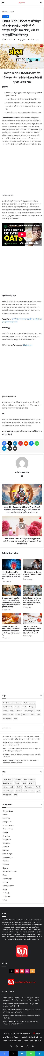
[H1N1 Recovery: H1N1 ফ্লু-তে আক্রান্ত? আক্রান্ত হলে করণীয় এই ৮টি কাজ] (32, 564)
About (20, 1041)
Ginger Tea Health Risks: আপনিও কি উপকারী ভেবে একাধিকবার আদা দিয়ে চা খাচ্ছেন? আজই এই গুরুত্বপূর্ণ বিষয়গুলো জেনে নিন (11, 630)
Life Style (6, 843)
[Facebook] (4, 443)
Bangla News (7, 703)
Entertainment (7, 707)
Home (6, 12)
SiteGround (38, 1037)
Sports (5, 868)
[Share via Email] (9, 448)
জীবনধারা (18, 714)
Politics (19, 711)
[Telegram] (4, 448)
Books (5, 815)
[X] (9, 443)
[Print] (15, 448)
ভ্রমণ (38, 714)
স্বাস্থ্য (15, 718)
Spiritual (6, 864)
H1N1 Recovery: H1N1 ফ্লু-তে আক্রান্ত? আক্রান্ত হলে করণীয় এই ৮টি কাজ (32, 574)
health (12, 12)
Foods (17, 707)
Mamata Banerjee (8, 711)
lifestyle (31, 707)
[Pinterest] (20, 443)
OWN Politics (8, 857)
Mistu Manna (9, 40)
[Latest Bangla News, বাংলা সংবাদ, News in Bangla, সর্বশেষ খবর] (22, 2)
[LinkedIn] (15, 443)
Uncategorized (8, 886)
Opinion (6, 850)
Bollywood (18, 703)
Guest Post (13, 1041)
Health (24, 707)
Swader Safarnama (10, 871)
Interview (6, 836)
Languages (7, 839)
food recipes (7, 829)
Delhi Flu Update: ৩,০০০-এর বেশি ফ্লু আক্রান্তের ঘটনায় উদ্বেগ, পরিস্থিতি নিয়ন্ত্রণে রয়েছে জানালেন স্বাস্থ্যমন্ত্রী (32, 601)
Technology (29, 711)
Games (7, 896)
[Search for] (41, 3)
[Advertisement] (22, 170)
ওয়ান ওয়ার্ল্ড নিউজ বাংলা (8, 714)
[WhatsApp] (37, 443)
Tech (5, 875)
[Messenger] (31, 443)
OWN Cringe (7, 854)
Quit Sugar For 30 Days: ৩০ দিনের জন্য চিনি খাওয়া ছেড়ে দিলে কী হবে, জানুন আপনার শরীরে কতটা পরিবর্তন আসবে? (32, 629)
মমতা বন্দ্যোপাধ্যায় (7, 718)
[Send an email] (14, 40)
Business (6, 818)
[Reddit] (26, 443)
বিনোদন (32, 714)
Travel (38, 711)
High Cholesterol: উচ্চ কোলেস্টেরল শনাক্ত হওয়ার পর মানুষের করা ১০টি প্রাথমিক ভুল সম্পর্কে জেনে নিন (11, 575)
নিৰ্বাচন (5, 900)
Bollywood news (29, 703)
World (5, 889)
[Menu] (3, 3)
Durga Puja (7, 822)
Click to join (27, 345)
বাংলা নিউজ (25, 714)
